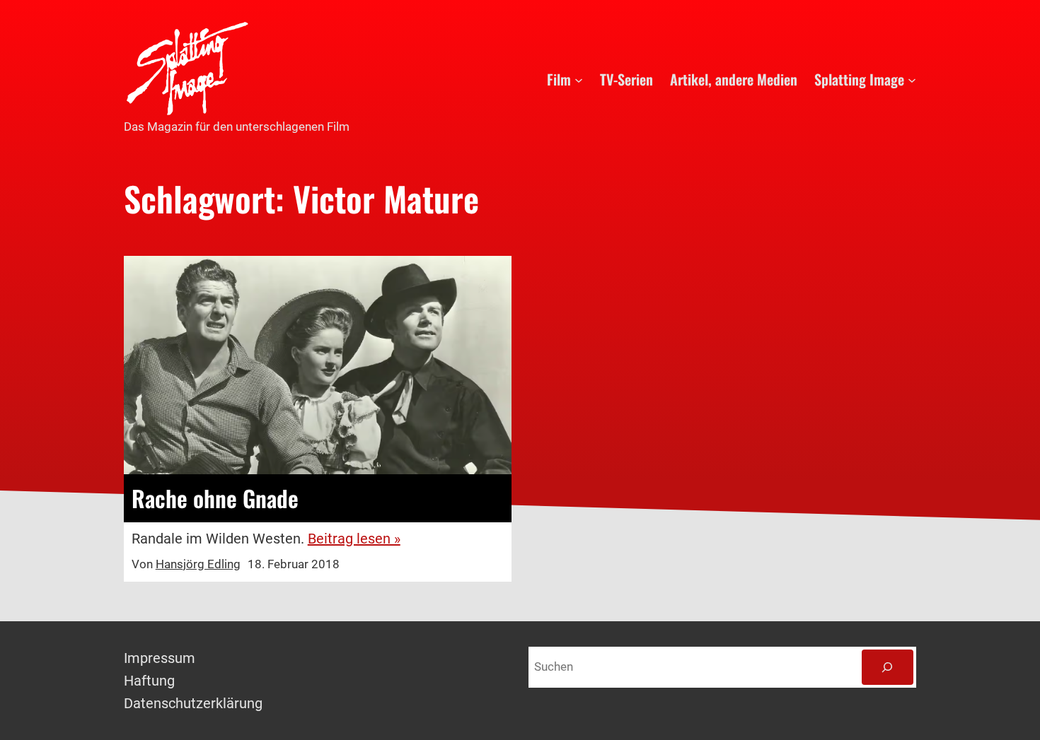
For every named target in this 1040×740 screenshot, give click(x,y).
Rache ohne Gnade (215, 498)
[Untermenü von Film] (578, 79)
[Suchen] (887, 668)
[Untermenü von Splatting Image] (912, 79)
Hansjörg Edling (198, 564)
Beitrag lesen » (354, 538)
